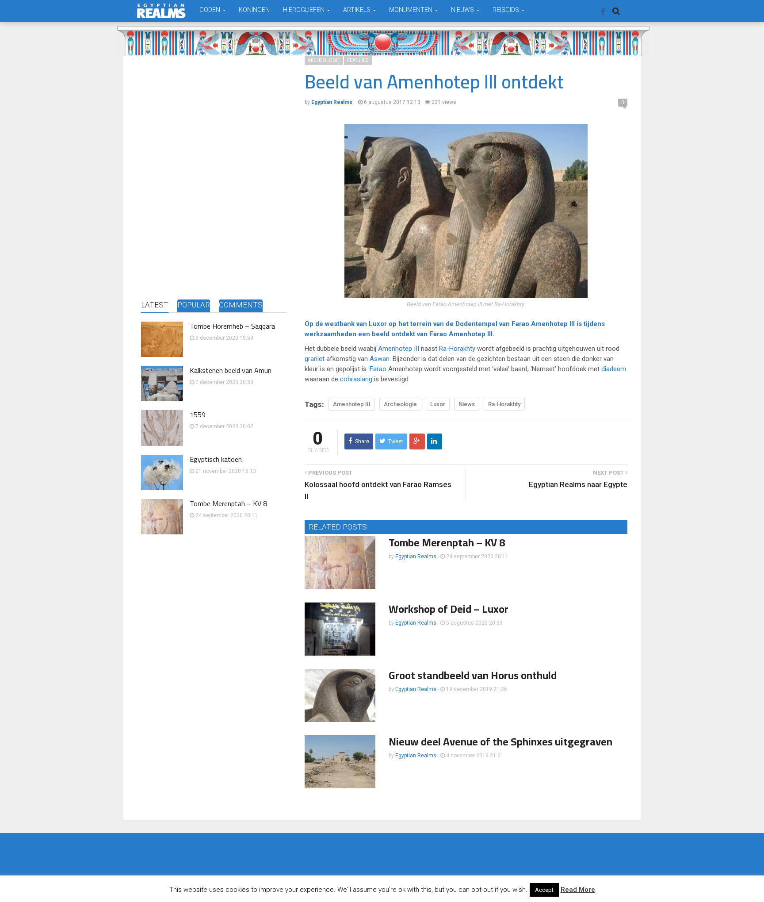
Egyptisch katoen (216, 459)
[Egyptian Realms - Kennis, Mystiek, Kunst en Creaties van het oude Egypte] (161, 11)
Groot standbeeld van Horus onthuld (473, 675)
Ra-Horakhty (457, 349)
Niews (466, 404)
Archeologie (324, 60)
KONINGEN (254, 9)
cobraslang (356, 379)
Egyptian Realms (415, 556)
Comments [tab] (241, 304)
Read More (578, 890)
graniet (315, 359)
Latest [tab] (154, 304)
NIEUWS (463, 9)
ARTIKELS (357, 9)
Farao (520, 324)
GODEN (210, 9)
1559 (198, 414)
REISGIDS (506, 9)
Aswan (380, 359)
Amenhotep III (553, 324)
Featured (358, 60)
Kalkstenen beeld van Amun (230, 370)
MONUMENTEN (411, 9)
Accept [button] (544, 890)
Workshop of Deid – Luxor (448, 609)
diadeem (613, 369)
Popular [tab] (193, 304)
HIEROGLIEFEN (304, 9)
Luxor (378, 324)
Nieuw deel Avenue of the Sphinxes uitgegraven (500, 742)
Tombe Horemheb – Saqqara (232, 326)
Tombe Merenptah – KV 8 (228, 503)
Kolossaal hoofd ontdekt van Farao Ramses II (378, 490)
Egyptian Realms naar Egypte (578, 484)
